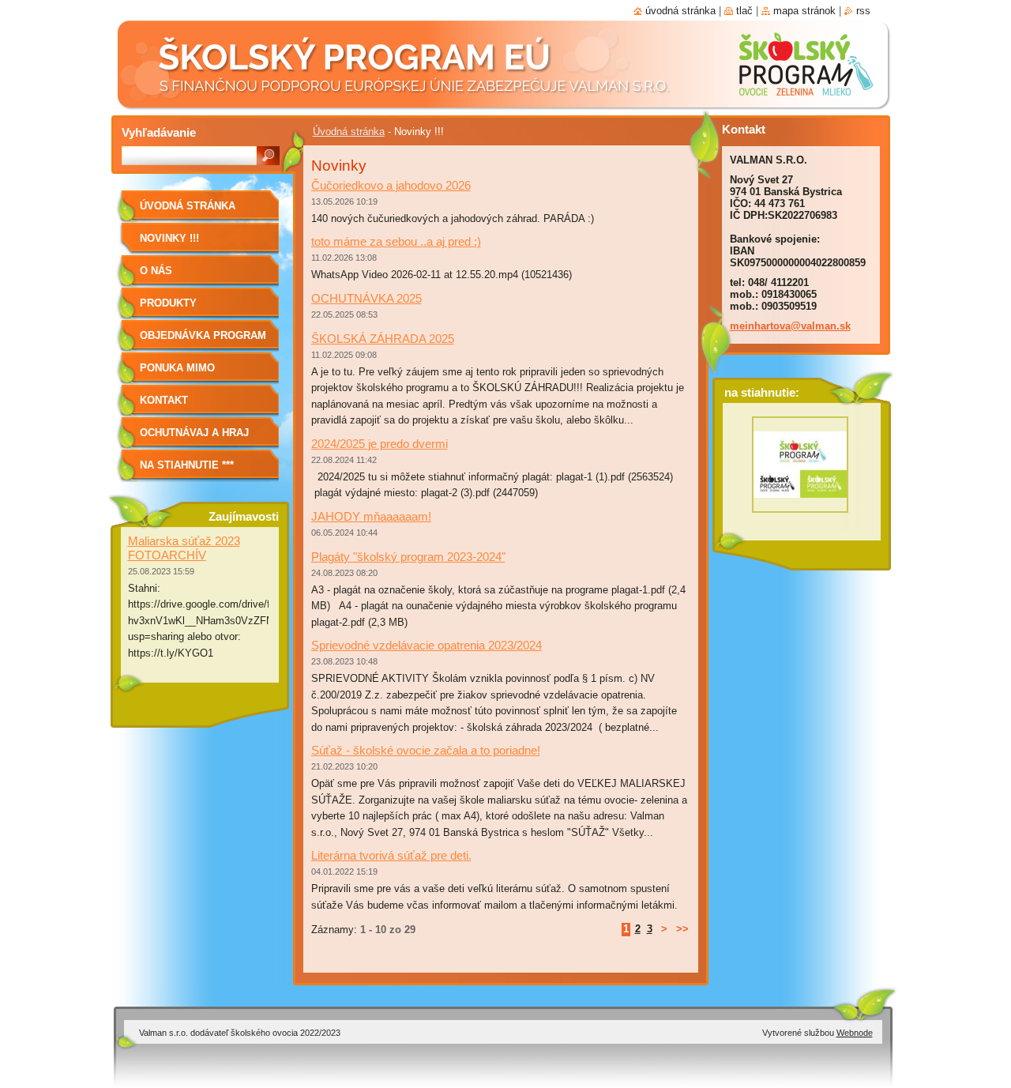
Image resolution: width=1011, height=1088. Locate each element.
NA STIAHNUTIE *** (187, 465)
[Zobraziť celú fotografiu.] (800, 468)
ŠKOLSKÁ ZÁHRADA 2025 (382, 338)
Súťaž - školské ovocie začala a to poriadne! (425, 750)
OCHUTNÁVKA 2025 (366, 298)
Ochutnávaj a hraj (194, 433)
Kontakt (164, 400)
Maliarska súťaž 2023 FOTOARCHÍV (184, 548)
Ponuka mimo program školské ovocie (193, 373)
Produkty (168, 303)
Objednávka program (203, 335)
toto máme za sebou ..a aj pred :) (396, 241)
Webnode (854, 1032)
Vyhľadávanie (159, 132)
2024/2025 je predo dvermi (379, 443)
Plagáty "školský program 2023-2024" (408, 556)
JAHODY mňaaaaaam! (371, 516)
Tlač (744, 11)
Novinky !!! (169, 238)
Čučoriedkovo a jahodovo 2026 (391, 185)
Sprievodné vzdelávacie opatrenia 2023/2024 (426, 645)
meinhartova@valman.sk (790, 326)
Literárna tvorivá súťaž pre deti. (391, 855)
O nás (156, 271)
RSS (863, 11)
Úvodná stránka (349, 131)
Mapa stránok (804, 11)
